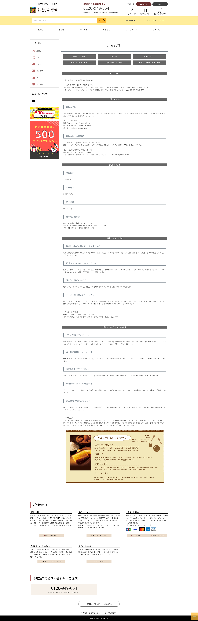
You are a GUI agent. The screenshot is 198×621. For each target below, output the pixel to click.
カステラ (147, 20)
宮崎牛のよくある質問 (114, 62)
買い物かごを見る (160, 14)
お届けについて (149, 56)
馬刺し (155, 20)
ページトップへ (194, 616)
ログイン (160, 4)
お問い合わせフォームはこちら (100, 603)
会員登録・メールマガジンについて (52, 561)
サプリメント (131, 29)
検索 (101, 20)
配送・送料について (52, 536)
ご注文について (114, 56)
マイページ (132, 14)
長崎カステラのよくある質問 (149, 62)
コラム (38, 101)
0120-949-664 (96, 8)
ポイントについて (85, 546)
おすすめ (156, 29)
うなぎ (162, 20)
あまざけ (106, 29)
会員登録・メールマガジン (40, 546)
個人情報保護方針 (110, 613)
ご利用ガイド (144, 14)
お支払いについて (79, 56)
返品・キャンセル (85, 512)
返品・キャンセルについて (100, 536)
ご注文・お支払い (133, 512)
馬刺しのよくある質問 (79, 62)
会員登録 (143, 4)
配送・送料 (35, 512)
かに (139, 20)
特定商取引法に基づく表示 (90, 613)
